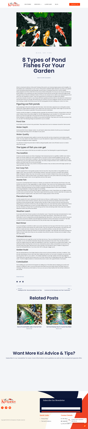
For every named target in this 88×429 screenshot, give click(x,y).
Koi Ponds (28, 4)
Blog (56, 4)
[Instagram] (10, 408)
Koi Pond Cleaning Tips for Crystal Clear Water (58, 327)
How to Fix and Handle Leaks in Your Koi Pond (29, 327)
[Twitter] (6, 408)
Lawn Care (48, 4)
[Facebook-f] (2, 408)
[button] (17, 281)
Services (37, 4)
